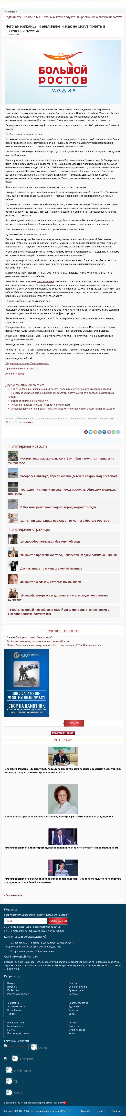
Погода (73, 1022)
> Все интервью (13, 895)
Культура (74, 1010)
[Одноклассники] (95, 432)
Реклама (116, 1111)
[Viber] (109, 432)
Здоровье (74, 1006)
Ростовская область (18, 994)
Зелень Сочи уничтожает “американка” (29, 637)
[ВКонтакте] (91, 432)
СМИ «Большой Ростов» (21, 956)
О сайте (100, 1111)
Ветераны (74, 994)
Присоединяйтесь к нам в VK (22, 368)
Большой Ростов (60, 1111)
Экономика (13, 1003)
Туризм (11, 1013)
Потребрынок (14, 1010)
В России (12, 986)
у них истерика (45, 281)
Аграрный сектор (16, 1006)
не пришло (58, 930)
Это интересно (77, 1030)
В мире (11, 983)
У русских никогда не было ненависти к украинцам (40, 404)
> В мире (11, 12)
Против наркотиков (18, 1033)
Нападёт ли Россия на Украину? (29, 400)
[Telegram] (118, 432)
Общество (74, 1026)
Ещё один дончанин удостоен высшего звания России (38, 641)
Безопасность (15, 1026)
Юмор (72, 1033)
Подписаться (58, 921)
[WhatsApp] (114, 432)
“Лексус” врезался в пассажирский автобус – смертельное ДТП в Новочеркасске (54, 645)
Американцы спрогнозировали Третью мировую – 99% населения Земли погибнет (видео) (63, 408)
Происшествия (15, 1022)
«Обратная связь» (45, 951)
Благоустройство (78, 1003)
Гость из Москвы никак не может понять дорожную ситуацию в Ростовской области (61, 389)
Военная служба (78, 986)
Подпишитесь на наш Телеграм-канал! (27, 363)
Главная (85, 1111)
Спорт (72, 1013)
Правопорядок (77, 990)
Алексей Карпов (15, 373)
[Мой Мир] (100, 432)
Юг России (13, 990)
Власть (73, 983)
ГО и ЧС (11, 1030)
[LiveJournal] (104, 432)
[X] (86, 432)
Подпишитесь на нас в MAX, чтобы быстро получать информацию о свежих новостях (63, 17)
